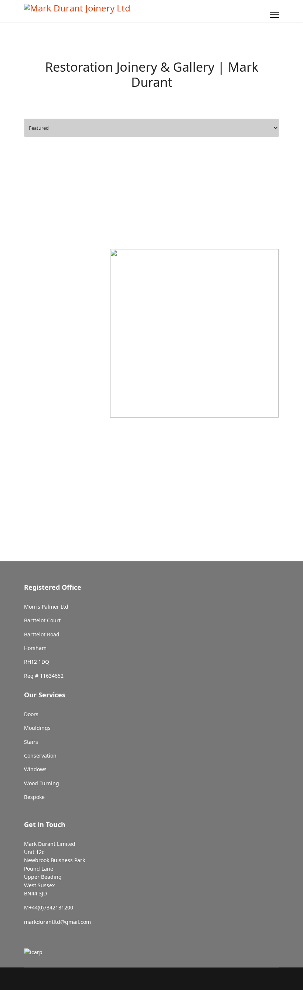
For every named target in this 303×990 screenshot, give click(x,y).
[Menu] (274, 15)
